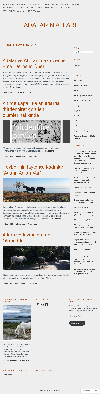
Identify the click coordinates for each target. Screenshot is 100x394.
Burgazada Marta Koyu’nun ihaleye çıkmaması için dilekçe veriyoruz (85, 271)
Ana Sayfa (8, 8)
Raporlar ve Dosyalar (82, 131)
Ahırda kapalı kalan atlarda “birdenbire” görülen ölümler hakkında (31, 109)
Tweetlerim (7, 374)
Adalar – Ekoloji (80, 86)
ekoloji (76, 106)
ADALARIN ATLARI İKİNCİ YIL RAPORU (62, 5)
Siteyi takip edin (77, 323)
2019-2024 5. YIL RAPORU (84, 207)
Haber (76, 121)
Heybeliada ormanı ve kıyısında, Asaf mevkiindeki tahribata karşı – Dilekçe (85, 242)
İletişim (65, 8)
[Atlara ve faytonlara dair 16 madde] (36, 269)
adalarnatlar (20, 92)
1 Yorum (30, 92)
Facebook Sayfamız (45, 370)
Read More (15, 87)
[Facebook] (46, 304)
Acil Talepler (79, 81)
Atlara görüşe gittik (82, 220)
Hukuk (76, 126)
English (77, 111)
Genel (76, 116)
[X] (38, 304)
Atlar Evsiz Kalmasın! (29, 8)
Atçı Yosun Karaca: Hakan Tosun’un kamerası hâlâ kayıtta (84, 170)
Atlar (76, 91)
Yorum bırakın (33, 156)
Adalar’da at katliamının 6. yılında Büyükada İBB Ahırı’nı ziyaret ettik (84, 180)
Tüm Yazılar (34, 11)
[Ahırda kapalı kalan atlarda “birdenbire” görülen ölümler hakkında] (36, 142)
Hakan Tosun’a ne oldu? (84, 188)
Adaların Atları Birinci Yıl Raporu (21, 5)
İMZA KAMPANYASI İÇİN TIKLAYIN (16, 360)
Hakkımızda (51, 8)
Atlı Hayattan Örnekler (83, 101)
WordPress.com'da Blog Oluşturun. (50, 390)
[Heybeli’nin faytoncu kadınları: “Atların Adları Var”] (36, 201)
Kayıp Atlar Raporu (13, 11)
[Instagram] (42, 304)
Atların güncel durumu (83, 96)
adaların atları (50, 25)
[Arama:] (85, 66)
